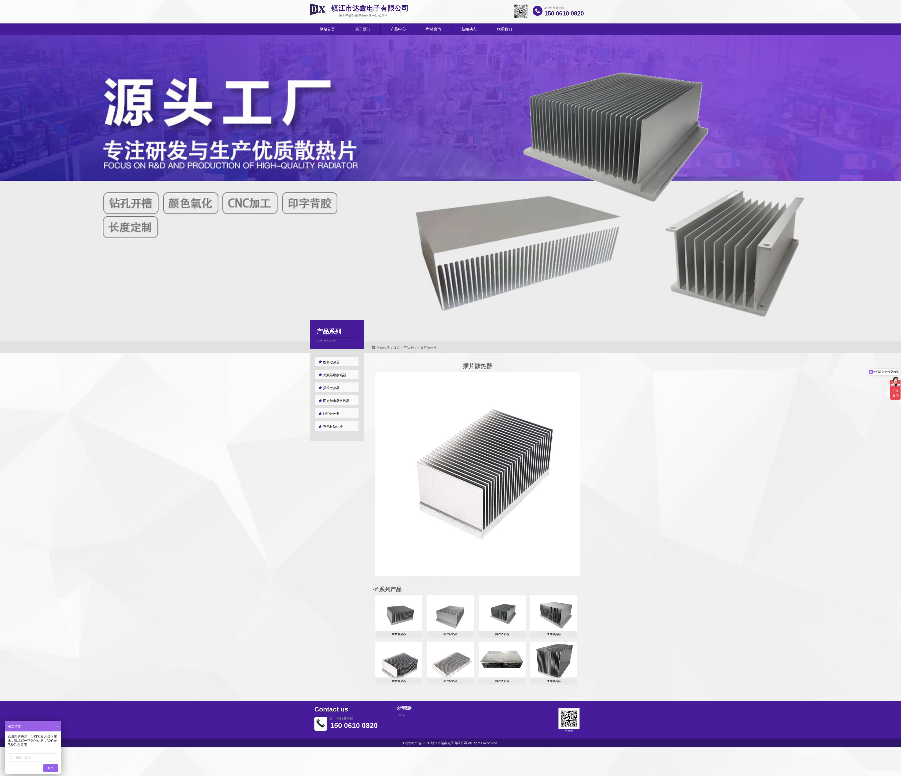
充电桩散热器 (332, 426)
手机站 (569, 731)
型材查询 (433, 29)
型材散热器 (331, 362)
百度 (401, 714)
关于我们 (362, 29)
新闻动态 (469, 29)
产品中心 (398, 29)
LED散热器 (331, 414)
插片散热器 (331, 388)
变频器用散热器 (334, 375)
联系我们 (504, 29)
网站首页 (327, 29)
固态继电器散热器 (335, 401)
